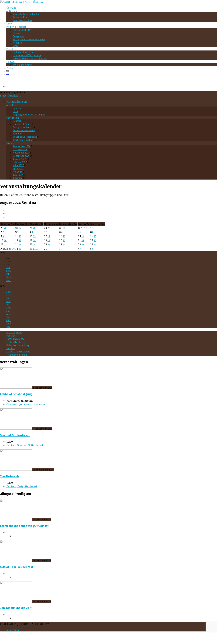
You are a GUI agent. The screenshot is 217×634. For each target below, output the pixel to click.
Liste (15, 111)
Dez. (8, 280)
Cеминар (12, 404)
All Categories (14, 332)
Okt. (8, 274)
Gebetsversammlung (24, 130)
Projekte (11, 48)
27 (20, 228)
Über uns (11, 7)
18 (34, 240)
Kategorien (12, 117)
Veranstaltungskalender (26, 14)
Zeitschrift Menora (23, 52)
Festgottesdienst (22, 127)
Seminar (17, 133)
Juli (8, 310)
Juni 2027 (18, 174)
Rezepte (17, 42)
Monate (10, 143)
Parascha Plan (20, 17)
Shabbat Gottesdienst (25, 136)
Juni (8, 307)
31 (87, 228)
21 (82, 240)
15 (95, 236)
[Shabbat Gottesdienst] (16, 428)
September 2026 (22, 146)
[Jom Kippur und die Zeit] (16, 601)
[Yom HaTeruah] (16, 469)
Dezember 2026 (21, 155)
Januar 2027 (19, 158)
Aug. (8, 267)
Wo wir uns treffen (22, 64)
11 (34, 236)
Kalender (18, 108)
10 (20, 236)
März (9, 298)
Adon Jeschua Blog (23, 20)
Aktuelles (11, 10)
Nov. (8, 277)
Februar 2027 (20, 162)
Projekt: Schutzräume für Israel (30, 58)
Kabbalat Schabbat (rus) (16, 394)
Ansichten (11, 105)
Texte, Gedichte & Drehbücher (29, 39)
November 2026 (21, 152)
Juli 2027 (17, 178)
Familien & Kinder (22, 124)
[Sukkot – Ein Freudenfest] (16, 560)
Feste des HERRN (22, 29)
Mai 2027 (17, 171)
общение (40, 404)
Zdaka (9, 68)
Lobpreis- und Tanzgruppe (27, 55)
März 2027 (18, 165)
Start (3, 95)
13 (64, 236)
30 (64, 228)
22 (95, 240)
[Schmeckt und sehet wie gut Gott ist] (16, 519)
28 (34, 228)
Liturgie (17, 33)
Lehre (9, 23)
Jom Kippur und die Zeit (16, 608)
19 (48, 240)
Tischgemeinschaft (23, 139)
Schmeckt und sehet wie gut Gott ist (24, 526)
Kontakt (11, 61)
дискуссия (26, 404)
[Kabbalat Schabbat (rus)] (16, 387)
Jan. (8, 291)
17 (20, 240)
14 (82, 236)
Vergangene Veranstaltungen (29, 114)
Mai (8, 304)
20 (64, 240)
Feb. (8, 295)
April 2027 (18, 168)
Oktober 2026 (20, 149)
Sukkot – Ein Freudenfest (16, 567)
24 (20, 244)
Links (15, 45)
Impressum (12, 629)
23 (5, 244)
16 (5, 240)
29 (48, 228)
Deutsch (17, 120)
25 (34, 244)
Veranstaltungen (16, 101)
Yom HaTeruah (9, 476)
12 (48, 236)
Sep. (8, 270)
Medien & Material (16, 26)
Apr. (8, 301)
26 (5, 228)
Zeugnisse (18, 36)
